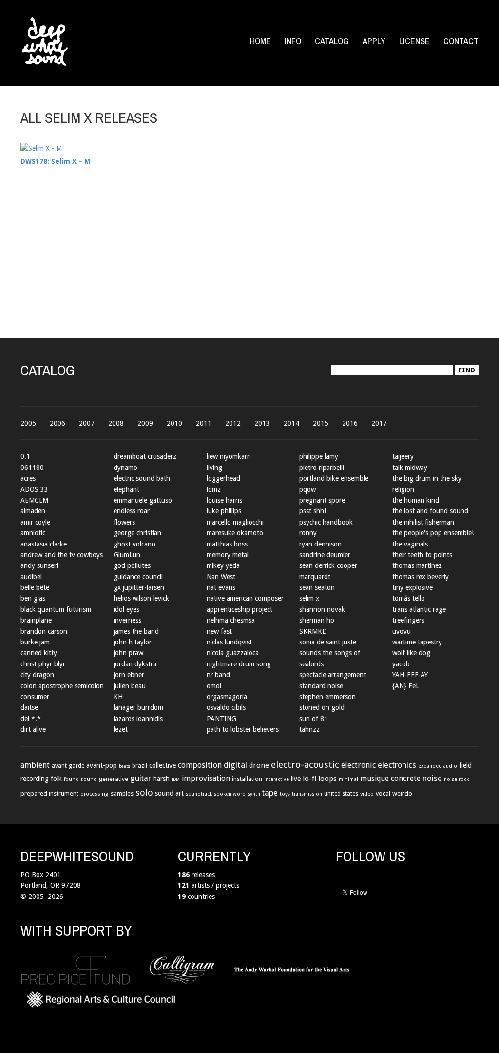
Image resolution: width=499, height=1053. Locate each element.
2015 (320, 423)
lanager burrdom (138, 707)
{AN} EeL (405, 686)
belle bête (34, 587)
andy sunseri (39, 565)
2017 (379, 423)
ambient (35, 765)
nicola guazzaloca (233, 653)
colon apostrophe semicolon (62, 686)
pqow (307, 489)
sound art (169, 793)
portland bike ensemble (333, 478)
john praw (128, 653)
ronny (308, 533)
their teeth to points (422, 555)
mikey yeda (223, 565)
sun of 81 (313, 718)
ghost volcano (134, 544)
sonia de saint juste (327, 642)
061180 (32, 467)
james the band (136, 631)
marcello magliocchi (235, 522)
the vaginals (410, 544)
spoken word (230, 794)
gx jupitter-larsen (139, 587)
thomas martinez (417, 565)
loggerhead (223, 478)
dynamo (125, 467)
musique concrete (390, 778)
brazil (139, 765)
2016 (350, 423)
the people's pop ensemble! (433, 533)
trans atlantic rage (419, 609)
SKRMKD (313, 631)
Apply (374, 41)
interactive (276, 779)
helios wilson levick (141, 598)
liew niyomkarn (229, 456)
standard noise (321, 686)
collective (162, 765)
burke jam (35, 642)
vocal (383, 793)
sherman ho (316, 620)
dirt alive (33, 729)
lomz (214, 489)
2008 (116, 423)
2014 (291, 423)
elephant (126, 489)
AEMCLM (34, 500)
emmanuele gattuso (143, 500)
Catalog (332, 41)
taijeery (403, 456)
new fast (219, 631)
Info (293, 41)
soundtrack (199, 794)
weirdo (402, 793)
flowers (124, 522)
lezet (121, 729)
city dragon (37, 675)
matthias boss (227, 544)
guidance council (138, 577)
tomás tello (408, 598)
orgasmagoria (227, 697)
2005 (28, 423)
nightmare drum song (239, 664)
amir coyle (35, 522)
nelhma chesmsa (231, 620)
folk (56, 778)
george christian (137, 533)
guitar (140, 778)
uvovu (401, 631)
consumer (34, 697)
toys (285, 794)
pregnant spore (322, 500)
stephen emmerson (327, 697)
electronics (397, 765)
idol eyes (126, 609)
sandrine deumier (324, 555)
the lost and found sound (430, 511)
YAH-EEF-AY (410, 675)
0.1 (25, 456)
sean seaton (317, 587)
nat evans (221, 587)
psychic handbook (326, 522)
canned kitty (38, 653)
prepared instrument (49, 793)
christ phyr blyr (42, 664)
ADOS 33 (34, 489)
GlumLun (127, 555)
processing (94, 794)
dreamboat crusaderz (145, 456)
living (214, 467)
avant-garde (68, 765)
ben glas (32, 598)
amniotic (32, 533)
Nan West (221, 577)
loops (327, 778)
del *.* (30, 718)
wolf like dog (411, 653)
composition (200, 765)
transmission (307, 794)
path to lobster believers (243, 729)
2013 (262, 423)
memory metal (228, 555)
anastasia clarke (43, 544)
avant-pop (101, 765)
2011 (203, 423)
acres (28, 478)
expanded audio (437, 766)
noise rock (456, 779)
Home (260, 41)
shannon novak (322, 609)
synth (254, 794)
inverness (127, 620)
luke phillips (224, 511)
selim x (309, 598)
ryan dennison (320, 544)
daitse (29, 707)
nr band (218, 675)
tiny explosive (412, 587)
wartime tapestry (417, 642)
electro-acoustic (305, 765)
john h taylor (133, 642)
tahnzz (309, 729)
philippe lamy (318, 456)
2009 (145, 423)
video (367, 793)
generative (113, 779)
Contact (461, 41)
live (296, 778)
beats (124, 766)
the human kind (415, 500)
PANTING (221, 718)
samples (122, 793)
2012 (233, 423)
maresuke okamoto (235, 533)
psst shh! (312, 511)
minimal (348, 779)
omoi (214, 686)
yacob (401, 664)
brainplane (36, 620)
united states (341, 793)
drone (259, 765)
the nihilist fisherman (423, 522)
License (414, 41)
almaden (32, 511)
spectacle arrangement (332, 675)
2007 (87, 423)
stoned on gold (322, 707)
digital (235, 765)
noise (432, 778)
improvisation (206, 778)
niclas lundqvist (229, 642)
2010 (174, 423)
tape (270, 793)
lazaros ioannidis (138, 718)
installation (247, 779)
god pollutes (132, 565)
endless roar (132, 511)
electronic (358, 765)
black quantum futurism (55, 609)
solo (144, 792)
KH (118, 697)
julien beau (130, 686)
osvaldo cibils (226, 707)
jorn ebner (129, 675)
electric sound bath (142, 478)
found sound (80, 779)
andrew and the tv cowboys (61, 555)
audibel (31, 577)
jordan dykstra (135, 664)
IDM (176, 779)
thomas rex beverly (420, 577)
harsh (161, 778)
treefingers (408, 620)
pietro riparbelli (321, 467)
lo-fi (309, 778)
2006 (57, 423)
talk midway (409, 467)
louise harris (224, 500)
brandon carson (43, 631)
